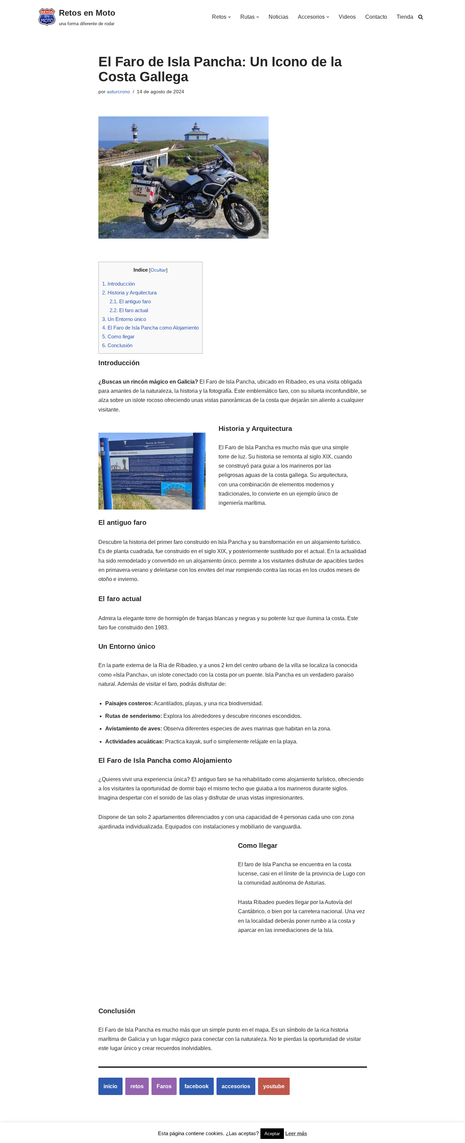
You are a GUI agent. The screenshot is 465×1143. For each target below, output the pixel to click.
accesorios (236, 1086)
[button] (229, 17)
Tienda (405, 17)
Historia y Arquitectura (129, 292)
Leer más (296, 1133)
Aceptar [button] (272, 1133)
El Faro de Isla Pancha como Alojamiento (150, 328)
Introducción (118, 284)
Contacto (376, 17)
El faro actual (129, 310)
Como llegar (118, 336)
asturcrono (118, 91)
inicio (110, 1086)
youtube (274, 1086)
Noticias (278, 17)
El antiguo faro (130, 301)
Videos (347, 17)
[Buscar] (420, 16)
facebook (197, 1086)
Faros (164, 1086)
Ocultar (158, 270)
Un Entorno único (124, 319)
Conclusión (117, 345)
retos (137, 1086)
